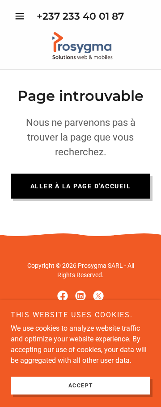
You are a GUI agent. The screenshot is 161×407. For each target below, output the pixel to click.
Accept (80, 385)
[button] (21, 16)
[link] (80, 45)
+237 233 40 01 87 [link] (80, 16)
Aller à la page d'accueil (80, 186)
